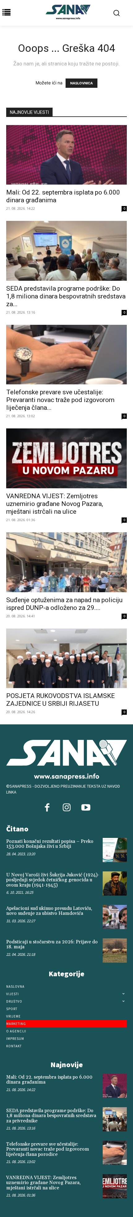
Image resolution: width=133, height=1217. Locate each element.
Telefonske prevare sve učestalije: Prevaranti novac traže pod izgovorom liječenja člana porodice (47, 1149)
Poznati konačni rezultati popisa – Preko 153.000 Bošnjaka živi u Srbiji (49, 844)
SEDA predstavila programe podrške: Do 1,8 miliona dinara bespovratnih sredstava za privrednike (51, 1116)
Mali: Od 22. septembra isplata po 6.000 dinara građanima (49, 1079)
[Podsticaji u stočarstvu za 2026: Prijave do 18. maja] (115, 950)
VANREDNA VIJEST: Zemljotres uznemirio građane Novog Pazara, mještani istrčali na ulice (54, 503)
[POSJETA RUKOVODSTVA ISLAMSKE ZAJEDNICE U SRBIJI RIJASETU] (66, 658)
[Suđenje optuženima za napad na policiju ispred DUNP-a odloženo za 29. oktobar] (66, 562)
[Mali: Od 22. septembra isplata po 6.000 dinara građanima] (66, 155)
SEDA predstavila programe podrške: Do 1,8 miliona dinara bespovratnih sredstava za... (66, 296)
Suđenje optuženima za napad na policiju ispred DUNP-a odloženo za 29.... (64, 603)
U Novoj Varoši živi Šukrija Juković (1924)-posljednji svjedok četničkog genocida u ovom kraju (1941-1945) (52, 880)
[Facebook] (47, 808)
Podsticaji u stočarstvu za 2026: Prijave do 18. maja (52, 944)
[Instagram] (66, 808)
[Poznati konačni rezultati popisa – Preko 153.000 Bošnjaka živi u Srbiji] (115, 850)
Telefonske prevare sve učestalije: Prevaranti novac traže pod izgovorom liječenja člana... (60, 399)
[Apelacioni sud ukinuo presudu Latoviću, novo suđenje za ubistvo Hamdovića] (115, 917)
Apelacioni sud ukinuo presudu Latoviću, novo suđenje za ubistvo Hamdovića (49, 911)
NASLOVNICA (81, 83)
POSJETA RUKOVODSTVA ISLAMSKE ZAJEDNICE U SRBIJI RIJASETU (60, 699)
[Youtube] (86, 808)
